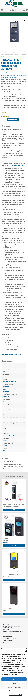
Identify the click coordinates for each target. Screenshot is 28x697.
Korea (4, 450)
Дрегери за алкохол (7, 636)
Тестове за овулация (7, 645)
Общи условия (6, 629)
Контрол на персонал (7, 367)
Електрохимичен (6, 376)
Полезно (5, 634)
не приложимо (6, 386)
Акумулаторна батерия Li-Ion (9, 435)
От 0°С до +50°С (6, 426)
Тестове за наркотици (7, 640)
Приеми (14, 679)
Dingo (6, 72)
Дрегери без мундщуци (11, 74)
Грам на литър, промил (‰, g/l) (9, 381)
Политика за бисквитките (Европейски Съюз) (13, 631)
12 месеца (5, 445)
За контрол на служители (10, 77)
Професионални (9, 54)
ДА (3, 406)
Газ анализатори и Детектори (9, 638)
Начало (2, 52)
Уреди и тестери (8, 52)
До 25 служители (6, 372)
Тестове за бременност (8, 642)
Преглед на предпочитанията (14, 687)
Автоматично (6, 396)
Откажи (14, 683)
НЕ (3, 401)
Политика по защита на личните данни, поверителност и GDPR (16, 693)
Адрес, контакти (6, 624)
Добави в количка (12, 119)
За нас (4, 622)
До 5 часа (5, 440)
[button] (26, 651)
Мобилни (16, 54)
